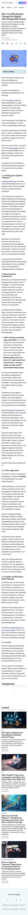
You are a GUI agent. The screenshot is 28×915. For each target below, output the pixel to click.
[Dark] (14, 3)
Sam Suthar (5, 749)
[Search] (16, 2)
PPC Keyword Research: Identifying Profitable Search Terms (12, 734)
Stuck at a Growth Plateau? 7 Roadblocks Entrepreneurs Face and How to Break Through (12, 818)
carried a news (13, 148)
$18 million (9, 100)
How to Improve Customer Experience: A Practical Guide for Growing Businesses (12, 865)
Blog (15, 7)
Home (3, 7)
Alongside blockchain (9, 181)
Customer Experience (7, 859)
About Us (9, 7)
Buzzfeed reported (14, 410)
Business (4, 813)
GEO (3, 772)
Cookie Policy (5, 905)
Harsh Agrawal (6, 38)
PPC (3, 730)
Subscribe (22, 2)
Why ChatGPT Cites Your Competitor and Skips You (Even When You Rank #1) (13, 777)
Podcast (21, 7)
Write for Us (22, 905)
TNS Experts (5, 789)
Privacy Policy (14, 905)
